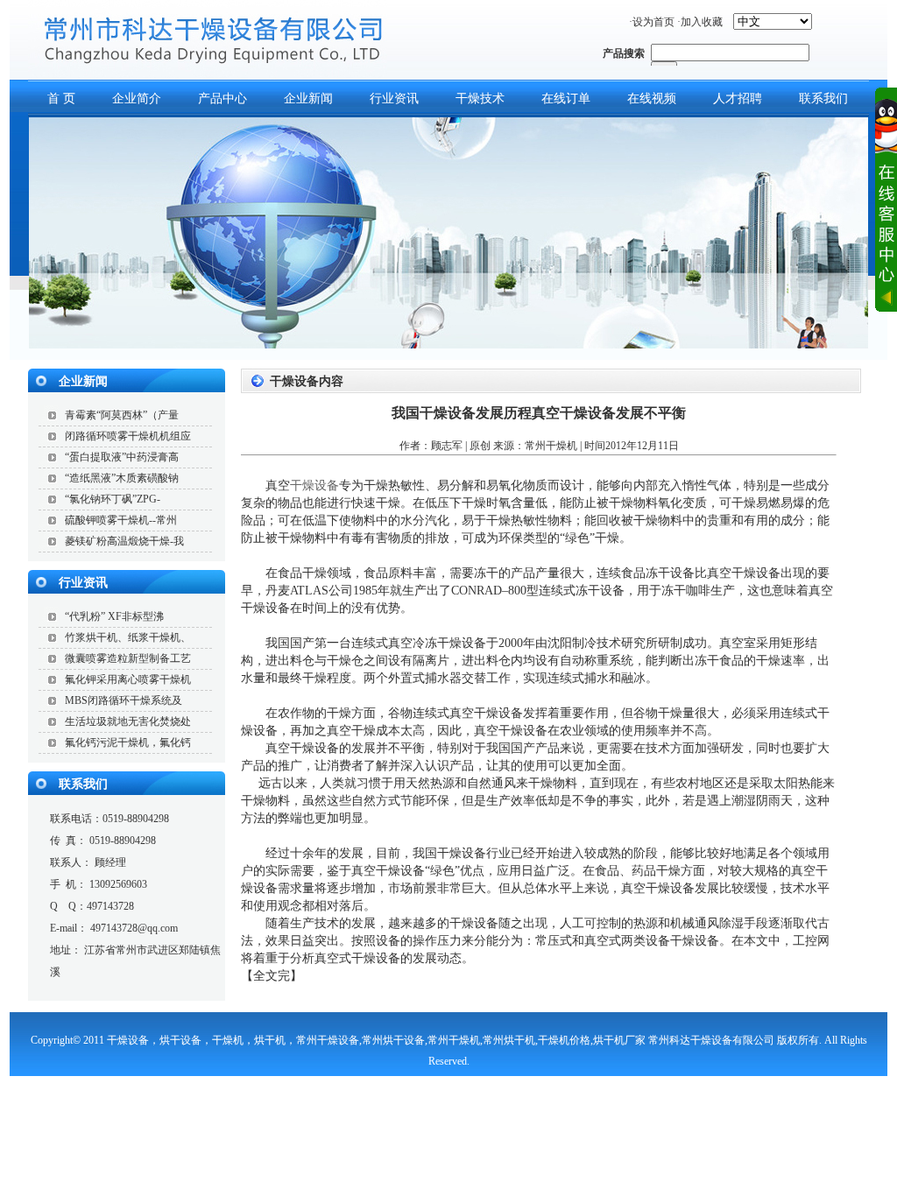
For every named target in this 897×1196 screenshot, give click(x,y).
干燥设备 (314, 485)
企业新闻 (308, 98)
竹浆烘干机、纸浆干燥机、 (128, 637)
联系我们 (83, 784)
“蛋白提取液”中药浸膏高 (122, 457)
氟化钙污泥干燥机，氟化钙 (128, 742)
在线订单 (565, 98)
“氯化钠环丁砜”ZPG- (112, 499)
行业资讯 (394, 98)
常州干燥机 (551, 446)
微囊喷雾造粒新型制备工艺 (128, 658)
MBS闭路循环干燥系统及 (123, 700)
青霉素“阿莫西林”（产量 (122, 415)
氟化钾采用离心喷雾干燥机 (128, 679)
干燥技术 (480, 98)
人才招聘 (737, 98)
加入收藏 (702, 22)
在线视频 (651, 98)
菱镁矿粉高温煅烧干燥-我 (124, 541)
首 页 (61, 98)
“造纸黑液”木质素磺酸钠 (122, 478)
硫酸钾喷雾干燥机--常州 (121, 520)
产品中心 (222, 98)
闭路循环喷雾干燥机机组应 (128, 436)
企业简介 (136, 98)
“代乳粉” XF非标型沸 (114, 616)
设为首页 (653, 22)
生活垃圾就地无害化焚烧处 (128, 721)
